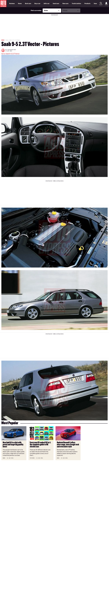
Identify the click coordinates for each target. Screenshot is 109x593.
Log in (106, 4)
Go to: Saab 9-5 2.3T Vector (10, 54)
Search (100, 4)
